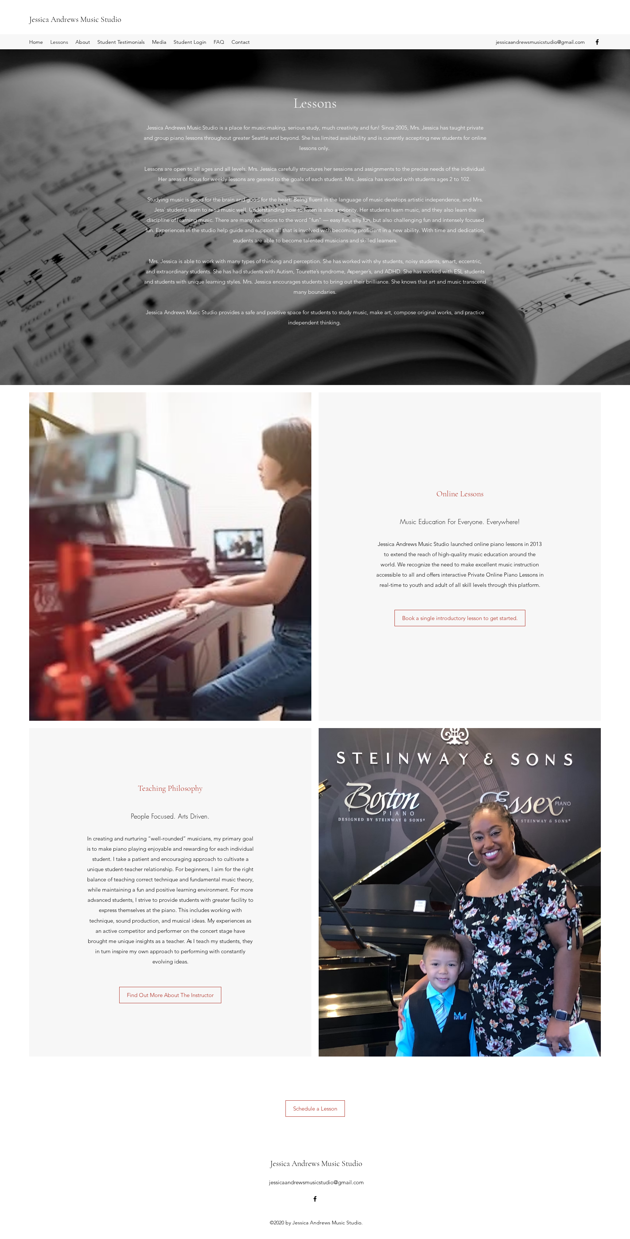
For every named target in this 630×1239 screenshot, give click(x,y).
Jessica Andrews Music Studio (75, 19)
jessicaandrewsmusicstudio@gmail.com (540, 42)
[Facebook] (597, 42)
